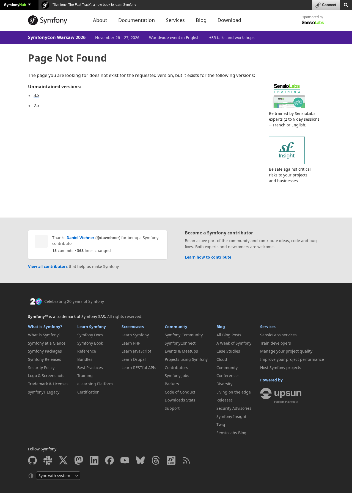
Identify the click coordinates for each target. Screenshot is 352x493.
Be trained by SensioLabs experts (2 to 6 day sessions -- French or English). (294, 119)
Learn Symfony (91, 326)
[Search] (346, 4)
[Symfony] (55, 20)
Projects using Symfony (186, 359)
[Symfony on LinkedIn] (94, 460)
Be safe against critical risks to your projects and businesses (290, 175)
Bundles (84, 359)
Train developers (275, 343)
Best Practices (90, 367)
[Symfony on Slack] (47, 460)
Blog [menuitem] (201, 20)
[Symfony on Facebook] (109, 460)
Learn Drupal (134, 359)
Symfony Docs (90, 334)
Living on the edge (233, 392)
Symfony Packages (45, 351)
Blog (220, 326)
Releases (224, 400)
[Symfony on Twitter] (63, 460)
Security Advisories (233, 408)
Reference (86, 351)
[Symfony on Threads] (155, 460)
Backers (172, 383)
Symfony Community (184, 334)
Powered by (271, 380)
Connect (329, 5)
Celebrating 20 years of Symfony (74, 301)
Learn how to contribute (208, 257)
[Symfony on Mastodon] (78, 460)
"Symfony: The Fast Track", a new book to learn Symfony (94, 5)
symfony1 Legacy (43, 392)
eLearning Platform (95, 383)
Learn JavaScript (136, 351)
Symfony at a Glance (46, 343)
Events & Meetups (181, 351)
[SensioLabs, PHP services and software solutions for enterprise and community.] (313, 22)
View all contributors (48, 266)
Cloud (221, 359)
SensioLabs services (278, 334)
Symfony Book (90, 343)
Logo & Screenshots (46, 375)
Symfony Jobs (177, 375)
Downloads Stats (180, 400)
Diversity (224, 383)
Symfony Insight (231, 416)
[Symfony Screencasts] (171, 460)
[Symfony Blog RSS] (186, 460)
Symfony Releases (44, 359)
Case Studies (228, 351)
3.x (36, 95)
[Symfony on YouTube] (124, 460)
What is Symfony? (45, 326)
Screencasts (133, 326)
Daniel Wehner (80, 237)
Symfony (15, 4)
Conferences (228, 375)
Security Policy (41, 367)
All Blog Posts (228, 334)
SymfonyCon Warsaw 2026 (57, 37)
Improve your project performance (292, 359)
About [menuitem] (100, 20)
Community (176, 326)
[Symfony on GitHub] (32, 460)
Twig (220, 424)
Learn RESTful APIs (139, 367)
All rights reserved (124, 316)
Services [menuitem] (175, 20)
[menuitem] (48, 335)
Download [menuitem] (229, 20)
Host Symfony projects (280, 367)
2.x (36, 106)
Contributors (176, 367)
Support (172, 408)
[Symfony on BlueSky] (140, 460)
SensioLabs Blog (231, 432)
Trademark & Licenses (48, 383)
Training (85, 375)
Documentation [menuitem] (136, 20)
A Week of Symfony (233, 343)
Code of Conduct (180, 392)
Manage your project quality (286, 351)
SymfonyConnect (180, 343)
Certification (88, 392)
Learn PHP (131, 343)
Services (268, 326)
